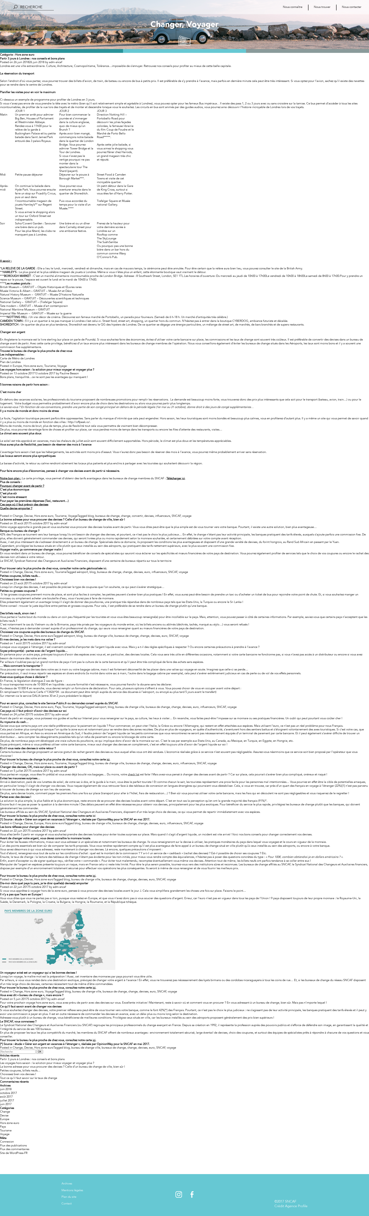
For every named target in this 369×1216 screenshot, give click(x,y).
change (125, 516)
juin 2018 (6, 1089)
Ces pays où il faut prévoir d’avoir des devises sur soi (33, 711)
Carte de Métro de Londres (17, 358)
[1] (343, 786)
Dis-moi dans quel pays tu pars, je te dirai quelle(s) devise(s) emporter (44, 883)
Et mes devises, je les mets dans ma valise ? (27, 639)
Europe (17, 366)
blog (91, 516)
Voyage (62, 366)
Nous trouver (322, 7)
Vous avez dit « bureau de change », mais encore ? (31, 995)
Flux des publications (13, 1145)
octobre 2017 (8, 1093)
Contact (67, 1203)
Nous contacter (351, 7)
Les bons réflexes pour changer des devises (27, 827)
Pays (58, 707)
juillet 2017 (7, 1100)
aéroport (82, 572)
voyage (186, 516)
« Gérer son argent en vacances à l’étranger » (51, 819)
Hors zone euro (33, 366)
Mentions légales (72, 1190)
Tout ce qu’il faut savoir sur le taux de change (28, 1078)
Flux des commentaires (14, 1149)
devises (149, 516)
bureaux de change (107, 516)
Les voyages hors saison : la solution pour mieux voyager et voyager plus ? (47, 369)
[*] (166, 1010)
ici (94, 816)
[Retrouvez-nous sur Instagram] (179, 1197)
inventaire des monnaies (95, 976)
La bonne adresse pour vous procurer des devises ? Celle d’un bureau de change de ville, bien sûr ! (62, 519)
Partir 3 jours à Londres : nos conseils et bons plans (32, 58)
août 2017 (6, 1097)
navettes (359, 81)
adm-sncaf (55, 62)
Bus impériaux (208, 103)
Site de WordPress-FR (13, 1153)
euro (147, 572)
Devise (28, 516)
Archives (67, 1183)
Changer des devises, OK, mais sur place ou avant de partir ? (38, 767)
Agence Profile (296, 1206)
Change (18, 516)
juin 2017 (6, 1104)
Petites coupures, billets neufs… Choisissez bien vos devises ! (20, 578)
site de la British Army (288, 268)
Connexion (7, 1142)
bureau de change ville (98, 636)
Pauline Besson (69, 373)
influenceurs (162, 516)
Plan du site (69, 1197)
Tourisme (50, 366)
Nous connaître (292, 7)
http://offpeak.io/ (79, 422)
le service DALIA (30, 696)
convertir (137, 516)
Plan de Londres (10, 362)
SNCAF (176, 516)
